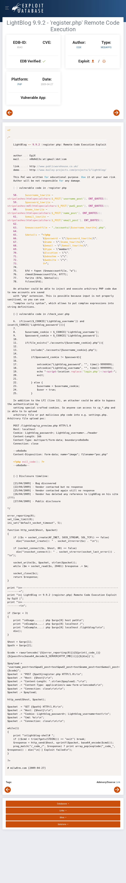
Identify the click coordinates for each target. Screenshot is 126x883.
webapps (106, 47)
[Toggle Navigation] (8, 8)
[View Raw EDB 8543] (104, 61)
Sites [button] (62, 817)
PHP (20, 84)
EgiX (79, 47)
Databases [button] (62, 804)
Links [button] (62, 810)
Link (118, 782)
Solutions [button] (62, 824)
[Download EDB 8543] (93, 61)
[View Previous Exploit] (9, 113)
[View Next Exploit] (116, 113)
